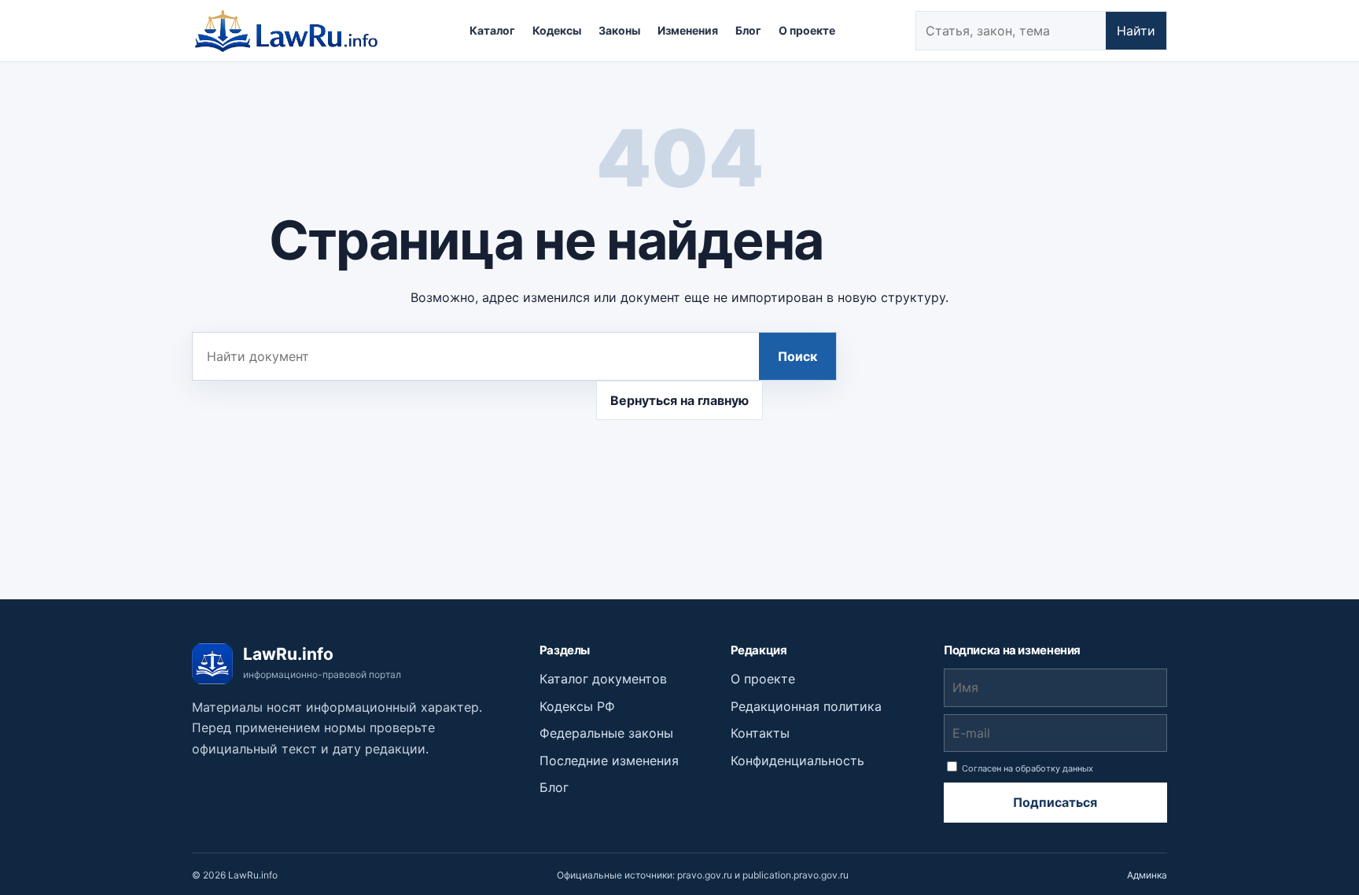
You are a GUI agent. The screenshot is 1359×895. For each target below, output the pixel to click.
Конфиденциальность (797, 760)
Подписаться (1055, 802)
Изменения (687, 30)
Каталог (492, 30)
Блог (748, 30)
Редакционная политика (806, 706)
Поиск (797, 356)
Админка (1147, 875)
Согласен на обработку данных (1026, 768)
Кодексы (556, 30)
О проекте (807, 30)
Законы (619, 30)
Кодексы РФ (577, 706)
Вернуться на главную (679, 400)
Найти (1136, 31)
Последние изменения (609, 760)
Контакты (760, 733)
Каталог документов (603, 679)
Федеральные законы (606, 733)
